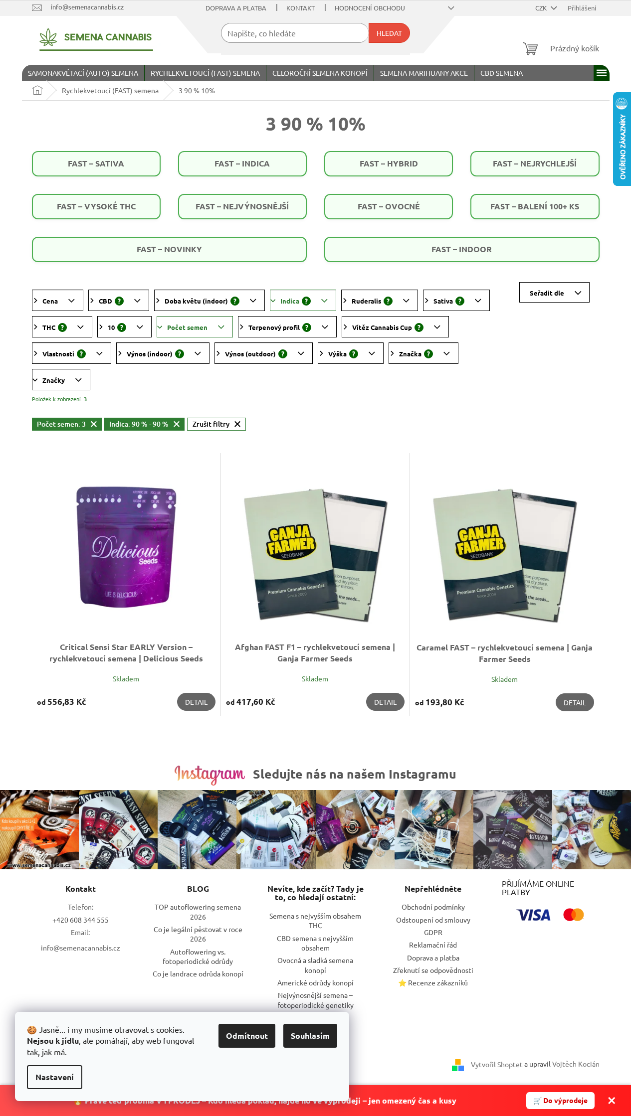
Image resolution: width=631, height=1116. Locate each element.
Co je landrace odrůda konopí (198, 973)
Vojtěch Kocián (576, 1063)
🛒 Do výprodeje (560, 1100)
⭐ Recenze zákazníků (433, 982)
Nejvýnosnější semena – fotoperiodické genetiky (315, 999)
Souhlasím (310, 1035)
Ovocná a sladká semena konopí (315, 965)
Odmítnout (247, 1035)
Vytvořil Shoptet (497, 1063)
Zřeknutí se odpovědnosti (433, 969)
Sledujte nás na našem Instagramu (354, 774)
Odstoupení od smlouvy (433, 919)
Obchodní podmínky (433, 906)
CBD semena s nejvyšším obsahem (315, 943)
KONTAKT (300, 7)
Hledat (389, 32)
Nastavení (54, 1077)
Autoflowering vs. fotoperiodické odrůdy (198, 956)
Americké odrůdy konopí (315, 982)
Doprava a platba (236, 7)
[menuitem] (83, 73)
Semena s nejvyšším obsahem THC (315, 920)
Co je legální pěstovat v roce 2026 (198, 934)
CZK (541, 7)
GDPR (433, 932)
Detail (196, 701)
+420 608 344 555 (80, 919)
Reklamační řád (433, 944)
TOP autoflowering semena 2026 (198, 911)
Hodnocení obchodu (370, 7)
